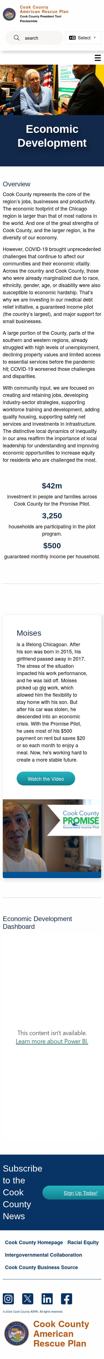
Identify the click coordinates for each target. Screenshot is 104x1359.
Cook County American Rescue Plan (44, 14)
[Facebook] (70, 1298)
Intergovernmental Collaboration (43, 1254)
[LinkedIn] (51, 1298)
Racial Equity (83, 1242)
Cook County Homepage (34, 1242)
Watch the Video (46, 778)
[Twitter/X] (32, 1298)
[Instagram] (12, 1298)
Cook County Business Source (41, 1267)
